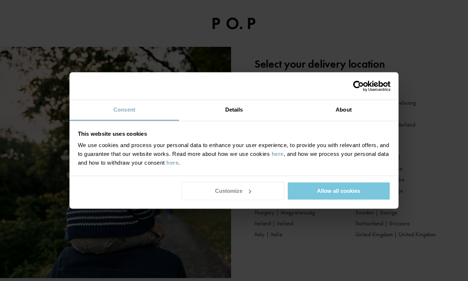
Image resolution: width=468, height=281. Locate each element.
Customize (228, 191)
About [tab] (344, 109)
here (278, 154)
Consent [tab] (124, 109)
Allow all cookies (338, 191)
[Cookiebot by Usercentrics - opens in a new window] (358, 85)
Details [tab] (234, 109)
